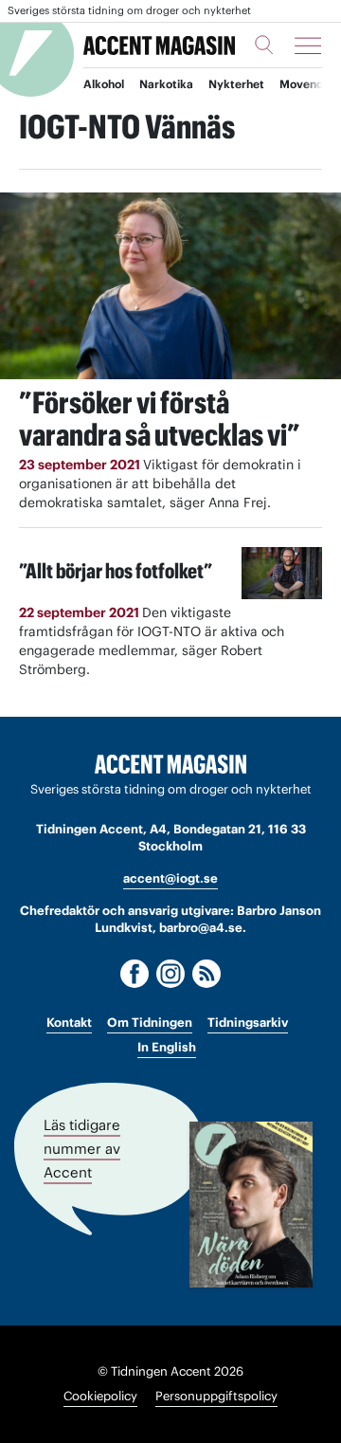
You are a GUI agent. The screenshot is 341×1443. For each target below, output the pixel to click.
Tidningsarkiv (247, 1022)
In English (166, 1047)
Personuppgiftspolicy (216, 1396)
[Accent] (170, 765)
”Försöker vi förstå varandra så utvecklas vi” (159, 418)
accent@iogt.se (170, 878)
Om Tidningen (149, 1022)
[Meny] (308, 45)
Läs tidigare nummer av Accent (82, 1147)
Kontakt (69, 1022)
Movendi (303, 84)
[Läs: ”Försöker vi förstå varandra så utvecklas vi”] (170, 285)
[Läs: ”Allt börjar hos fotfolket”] (282, 573)
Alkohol (103, 84)
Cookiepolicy (100, 1396)
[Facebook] (134, 973)
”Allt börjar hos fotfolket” (115, 570)
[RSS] (206, 973)
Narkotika (166, 84)
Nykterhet (236, 84)
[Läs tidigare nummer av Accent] (251, 1205)
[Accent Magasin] (159, 45)
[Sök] (264, 44)
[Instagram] (170, 973)
